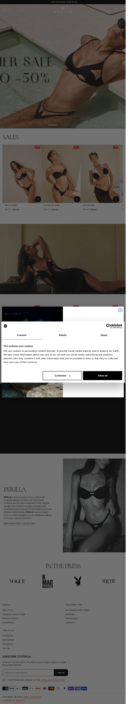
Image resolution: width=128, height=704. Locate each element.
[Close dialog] (120, 310)
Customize (60, 375)
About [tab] (104, 335)
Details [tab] (63, 335)
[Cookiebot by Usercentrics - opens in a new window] (108, 326)
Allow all (102, 375)
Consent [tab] (22, 335)
